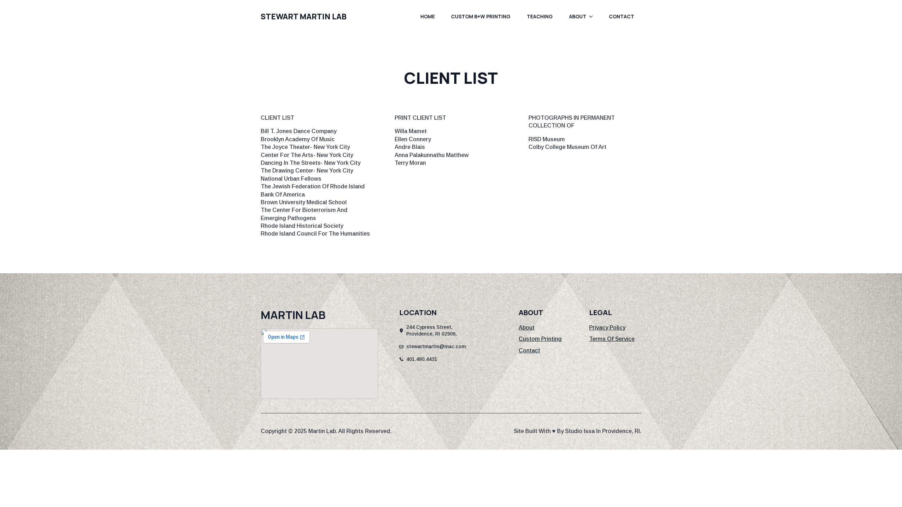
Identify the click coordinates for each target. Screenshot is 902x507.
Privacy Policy (607, 328)
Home (427, 16)
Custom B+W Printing (481, 16)
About (577, 16)
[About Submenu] (593, 16)
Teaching (540, 16)
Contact (621, 16)
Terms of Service (612, 339)
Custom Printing (540, 339)
